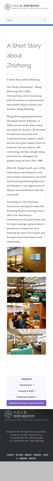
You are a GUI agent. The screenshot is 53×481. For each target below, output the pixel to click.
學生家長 (19, 455)
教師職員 (37, 455)
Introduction (26, 385)
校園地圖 (23, 458)
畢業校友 (28, 455)
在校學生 (10, 455)
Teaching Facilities (25, 397)
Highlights (26, 379)
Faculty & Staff (26, 391)
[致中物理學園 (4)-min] (26, 304)
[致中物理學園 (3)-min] (26, 279)
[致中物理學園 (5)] (26, 330)
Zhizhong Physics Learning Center (26, 403)
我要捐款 (32, 458)
